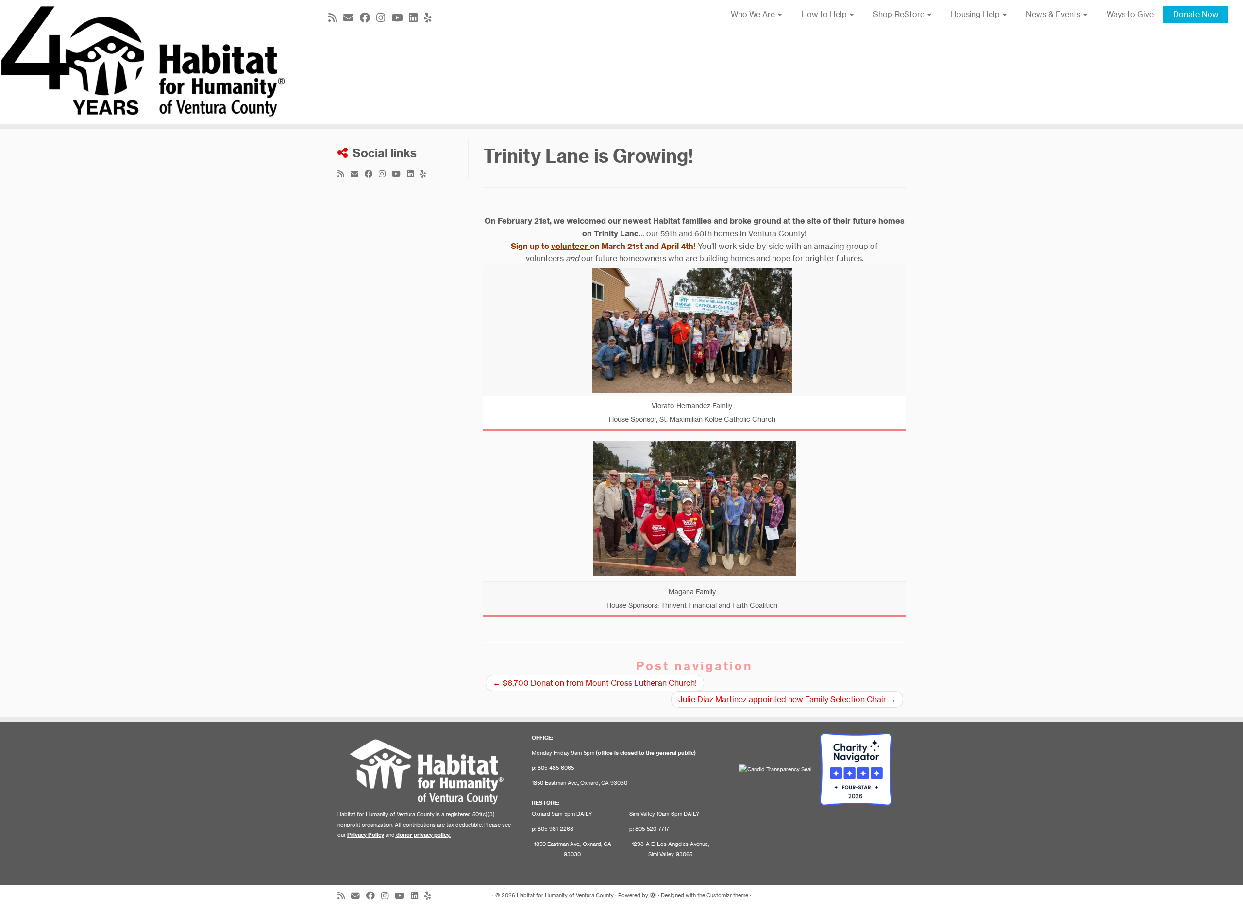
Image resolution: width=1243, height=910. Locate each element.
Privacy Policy (365, 834)
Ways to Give (1130, 14)
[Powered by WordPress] (653, 893)
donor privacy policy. (423, 834)
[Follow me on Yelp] (431, 18)
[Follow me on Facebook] (368, 18)
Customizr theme (727, 895)
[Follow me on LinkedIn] (416, 18)
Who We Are (754, 14)
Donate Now (1196, 14)
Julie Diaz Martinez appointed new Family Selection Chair (787, 699)
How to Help (825, 14)
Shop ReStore (899, 14)
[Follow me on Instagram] (383, 18)
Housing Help (976, 14)
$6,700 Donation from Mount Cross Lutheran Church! (595, 683)
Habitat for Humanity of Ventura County (565, 895)
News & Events (1054, 14)
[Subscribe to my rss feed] (335, 18)
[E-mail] (351, 18)
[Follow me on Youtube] (400, 18)
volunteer (570, 246)
